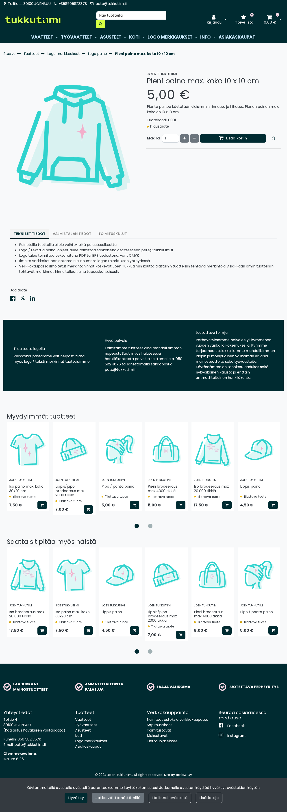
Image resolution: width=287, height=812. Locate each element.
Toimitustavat (159, 730)
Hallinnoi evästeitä (170, 797)
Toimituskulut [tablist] (112, 233)
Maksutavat (157, 735)
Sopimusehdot (159, 724)
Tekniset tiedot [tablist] (30, 233)
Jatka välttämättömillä (118, 797)
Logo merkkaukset (91, 741)
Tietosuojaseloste (162, 741)
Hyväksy (76, 797)
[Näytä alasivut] (56, 37)
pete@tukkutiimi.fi (111, 3)
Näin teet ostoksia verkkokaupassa (177, 719)
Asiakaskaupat (88, 746)
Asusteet (83, 730)
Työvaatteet (86, 724)
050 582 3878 (29, 739)
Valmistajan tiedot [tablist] (72, 233)
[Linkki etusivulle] (33, 20)
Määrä (153, 138)
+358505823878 (73, 3)
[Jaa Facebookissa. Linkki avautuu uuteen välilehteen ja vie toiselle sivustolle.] (15, 299)
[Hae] (100, 24)
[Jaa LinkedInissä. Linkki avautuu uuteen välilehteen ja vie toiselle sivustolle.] (34, 299)
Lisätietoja (209, 797)
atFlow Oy (184, 775)
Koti (78, 735)
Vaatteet (83, 719)
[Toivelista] (273, 138)
